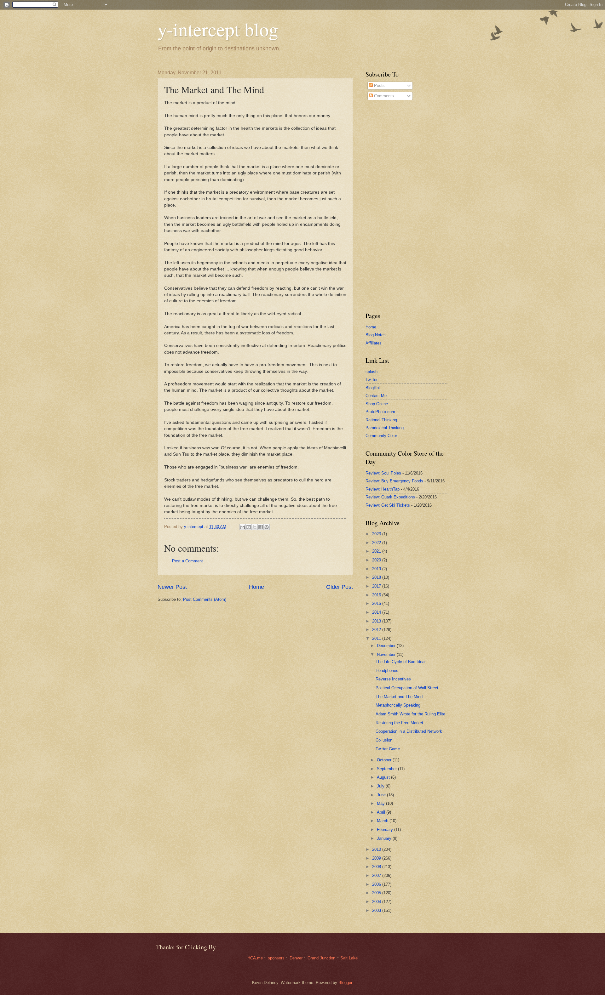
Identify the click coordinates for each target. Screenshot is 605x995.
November (387, 654)
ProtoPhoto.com (380, 411)
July (381, 786)
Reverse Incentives (393, 679)
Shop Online (377, 403)
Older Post (339, 587)
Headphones (387, 670)
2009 (377, 858)
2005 (377, 892)
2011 (377, 638)
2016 (377, 595)
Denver (297, 958)
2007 (377, 875)
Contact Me (376, 395)
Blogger (345, 982)
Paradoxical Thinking (385, 427)
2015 (377, 603)
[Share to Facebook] (260, 527)
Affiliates (374, 343)
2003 (377, 910)
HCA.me (255, 958)
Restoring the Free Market (399, 722)
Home (256, 587)
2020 (377, 560)
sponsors (277, 958)
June (382, 795)
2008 (377, 866)
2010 (377, 849)
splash (371, 371)
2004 (377, 901)
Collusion (384, 740)
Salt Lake (349, 958)
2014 (377, 612)
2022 (377, 542)
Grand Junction (321, 958)
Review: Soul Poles (383, 473)
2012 (377, 629)
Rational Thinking (381, 420)
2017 (377, 586)
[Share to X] (254, 527)
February (385, 829)
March (383, 820)
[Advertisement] (384, 205)
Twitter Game (388, 749)
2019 (377, 568)
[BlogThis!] (248, 527)
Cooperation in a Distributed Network (409, 731)
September (387, 768)
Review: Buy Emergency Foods (394, 481)
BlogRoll (373, 387)
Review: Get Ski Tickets (388, 505)
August (384, 777)
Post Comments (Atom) (204, 599)
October (385, 760)
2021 (377, 551)
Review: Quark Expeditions (390, 497)
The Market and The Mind (399, 696)
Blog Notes (376, 335)
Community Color (381, 435)
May (381, 803)
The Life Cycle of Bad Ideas (401, 661)
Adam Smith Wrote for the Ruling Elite (410, 714)
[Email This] (242, 527)
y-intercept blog (218, 29)
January (385, 838)
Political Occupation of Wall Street (407, 687)
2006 (377, 884)
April (381, 812)
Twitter (371, 379)
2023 (377, 534)
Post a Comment (187, 561)
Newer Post (172, 587)
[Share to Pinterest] (266, 527)
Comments (383, 96)
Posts (379, 85)
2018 (377, 577)
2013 (377, 621)
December (387, 645)
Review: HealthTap (383, 489)
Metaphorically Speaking (398, 705)
